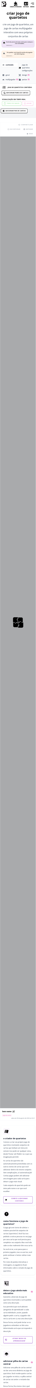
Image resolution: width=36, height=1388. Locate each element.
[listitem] (14, 111)
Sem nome (7, 1111)
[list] (18, 111)
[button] (28, 75)
